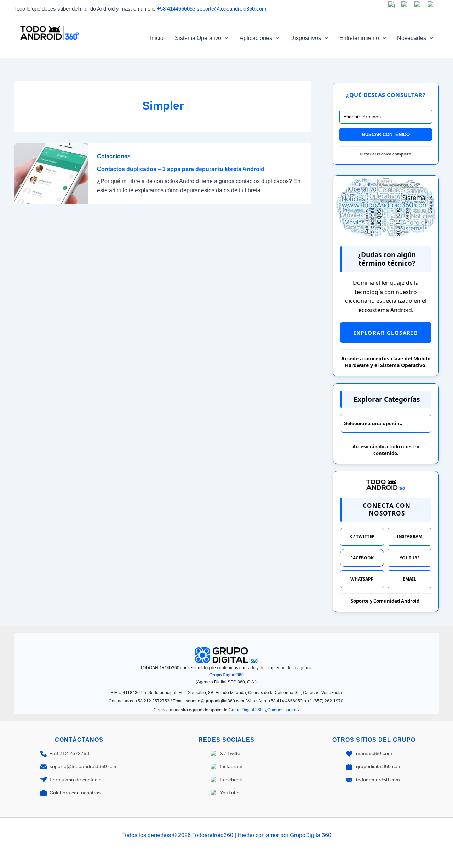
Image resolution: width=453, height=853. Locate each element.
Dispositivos (305, 38)
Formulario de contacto (76, 779)
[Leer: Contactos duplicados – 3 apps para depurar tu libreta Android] (51, 173)
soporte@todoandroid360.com (231, 9)
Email (409, 579)
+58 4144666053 (176, 9)
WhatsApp (362, 579)
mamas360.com (374, 753)
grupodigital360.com (379, 766)
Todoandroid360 (48, 46)
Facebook (362, 558)
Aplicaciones (256, 38)
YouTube (410, 558)
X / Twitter (362, 537)
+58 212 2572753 (69, 753)
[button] (224, 38)
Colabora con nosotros (75, 792)
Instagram (409, 537)
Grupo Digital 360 (226, 674)
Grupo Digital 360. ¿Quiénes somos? (264, 709)
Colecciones (114, 156)
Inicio (157, 38)
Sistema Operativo (198, 38)
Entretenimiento (359, 38)
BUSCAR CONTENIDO (386, 134)
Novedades (411, 38)
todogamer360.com (378, 779)
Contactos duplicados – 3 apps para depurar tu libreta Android (180, 169)
